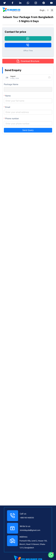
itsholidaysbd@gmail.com (30, 530)
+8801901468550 (27, 517)
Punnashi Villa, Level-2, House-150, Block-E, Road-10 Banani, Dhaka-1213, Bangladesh (33, 544)
